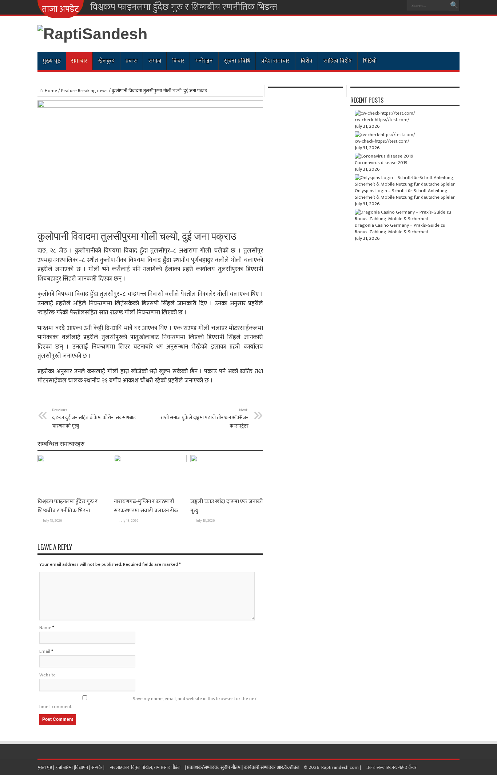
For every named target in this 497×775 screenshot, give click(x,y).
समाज (154, 61)
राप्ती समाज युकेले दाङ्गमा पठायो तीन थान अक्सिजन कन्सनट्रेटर (204, 418)
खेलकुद (106, 61)
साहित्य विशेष (337, 61)
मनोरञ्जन (204, 61)
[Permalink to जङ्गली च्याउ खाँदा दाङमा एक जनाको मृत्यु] (226, 461)
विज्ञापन (81, 767)
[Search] (454, 5)
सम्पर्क (97, 767)
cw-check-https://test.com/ (382, 120)
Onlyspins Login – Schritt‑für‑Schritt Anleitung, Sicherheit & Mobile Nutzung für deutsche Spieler (405, 194)
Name (45, 628)
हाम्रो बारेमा (64, 767)
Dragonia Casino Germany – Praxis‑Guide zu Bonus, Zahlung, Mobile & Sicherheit (400, 228)
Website (47, 675)
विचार (178, 61)
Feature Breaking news (84, 91)
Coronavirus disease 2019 (381, 163)
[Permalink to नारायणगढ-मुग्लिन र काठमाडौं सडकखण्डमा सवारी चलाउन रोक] (150, 461)
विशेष (307, 61)
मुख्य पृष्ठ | (46, 767)
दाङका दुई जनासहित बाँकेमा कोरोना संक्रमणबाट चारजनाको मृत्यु (94, 418)
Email (44, 651)
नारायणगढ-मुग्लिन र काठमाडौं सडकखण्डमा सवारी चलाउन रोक (146, 506)
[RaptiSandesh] (92, 34)
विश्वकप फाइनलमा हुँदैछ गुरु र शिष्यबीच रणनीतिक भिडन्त (183, 7)
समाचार (79, 61)
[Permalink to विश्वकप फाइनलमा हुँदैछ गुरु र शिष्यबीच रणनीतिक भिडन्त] (73, 461)
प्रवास (132, 61)
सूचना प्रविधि (237, 61)
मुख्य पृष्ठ (52, 61)
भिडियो (370, 61)
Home (51, 91)
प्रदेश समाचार (275, 61)
